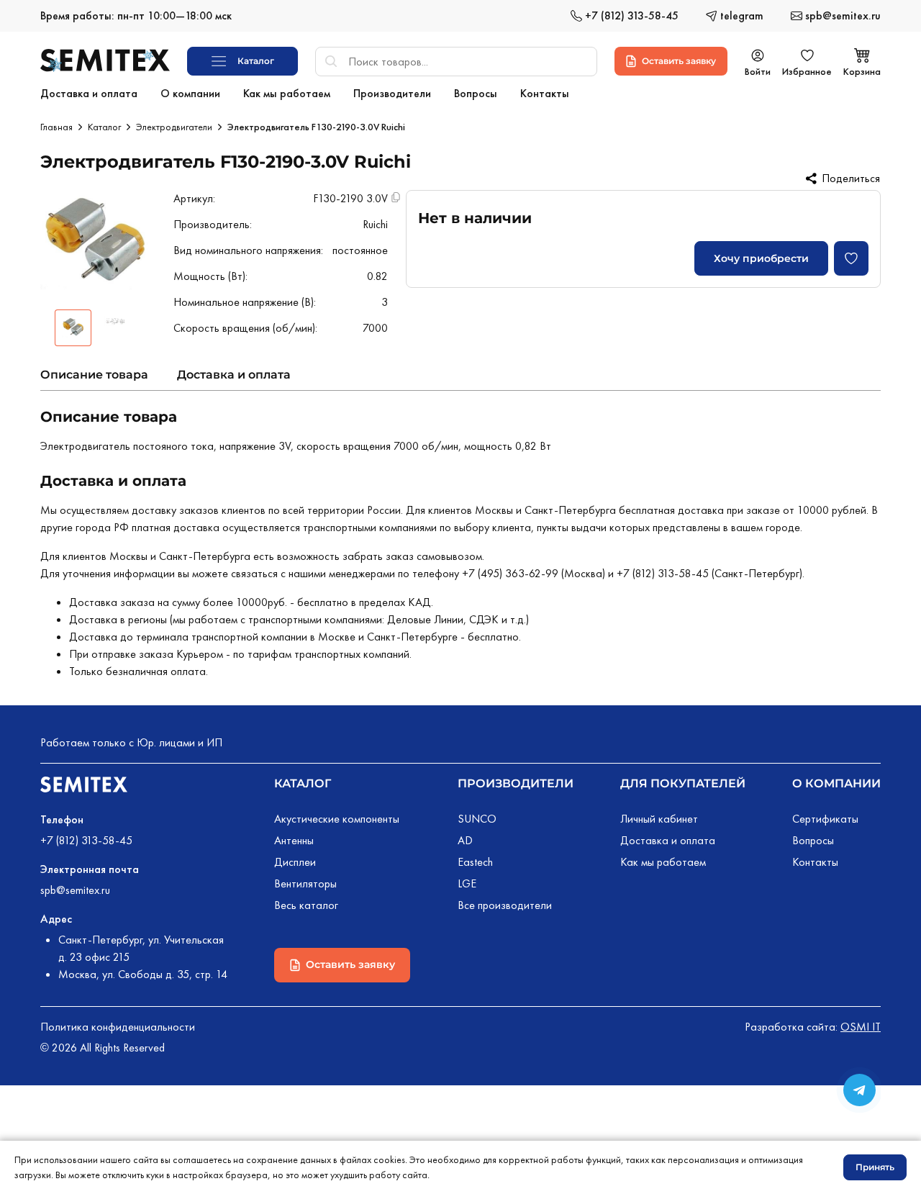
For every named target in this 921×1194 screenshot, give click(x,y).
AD (465, 840)
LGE (467, 883)
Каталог (104, 126)
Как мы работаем (663, 861)
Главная (56, 126)
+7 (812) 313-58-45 (86, 840)
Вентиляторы (305, 883)
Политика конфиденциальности (117, 1026)
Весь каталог (306, 905)
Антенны (294, 840)
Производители (515, 783)
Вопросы (813, 840)
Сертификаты (825, 818)
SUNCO (477, 818)
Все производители (505, 905)
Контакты (815, 861)
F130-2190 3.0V (350, 198)
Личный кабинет (659, 818)
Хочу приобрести (761, 258)
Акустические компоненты (336, 818)
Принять (875, 1167)
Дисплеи (295, 861)
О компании (836, 783)
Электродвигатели (174, 126)
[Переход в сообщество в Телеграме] (859, 1090)
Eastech (475, 861)
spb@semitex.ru (75, 889)
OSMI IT (860, 1026)
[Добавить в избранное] (851, 258)
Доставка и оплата (234, 374)
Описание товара (94, 374)
